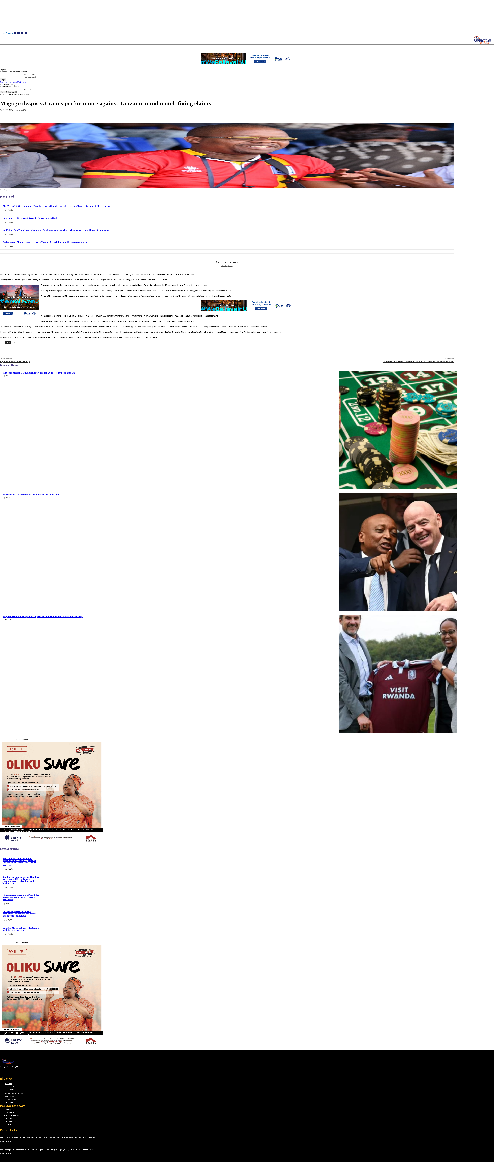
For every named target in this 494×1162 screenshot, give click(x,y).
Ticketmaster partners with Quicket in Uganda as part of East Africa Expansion (21, 897)
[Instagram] (18, 33)
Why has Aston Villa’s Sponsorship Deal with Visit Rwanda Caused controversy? (43, 617)
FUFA (14, 343)
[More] (449, 116)
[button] (122, 47)
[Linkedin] (22, 33)
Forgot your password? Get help (13, 82)
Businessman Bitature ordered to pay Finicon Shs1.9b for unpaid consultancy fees (45, 242)
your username (30, 74)
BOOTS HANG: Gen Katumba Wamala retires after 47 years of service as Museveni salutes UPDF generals (56, 206)
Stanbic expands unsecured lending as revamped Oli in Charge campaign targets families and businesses (21, 880)
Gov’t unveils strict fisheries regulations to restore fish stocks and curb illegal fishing (19, 913)
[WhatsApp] (440, 116)
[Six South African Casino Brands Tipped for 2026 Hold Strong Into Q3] (398, 430)
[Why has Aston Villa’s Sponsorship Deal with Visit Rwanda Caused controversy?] (398, 674)
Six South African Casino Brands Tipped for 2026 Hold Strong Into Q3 (39, 373)
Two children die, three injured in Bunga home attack (30, 218)
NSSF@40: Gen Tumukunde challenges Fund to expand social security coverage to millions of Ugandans (56, 230)
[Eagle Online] (482, 40)
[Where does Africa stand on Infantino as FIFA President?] (398, 552)
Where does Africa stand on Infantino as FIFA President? (32, 495)
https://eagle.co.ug (227, 266)
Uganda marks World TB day (15, 361)
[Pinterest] (431, 116)
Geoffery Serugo (8, 110)
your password (30, 77)
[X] (26, 33)
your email (28, 89)
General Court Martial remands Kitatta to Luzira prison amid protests (418, 361)
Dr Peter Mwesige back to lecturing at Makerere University (21, 929)
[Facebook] (15, 33)
